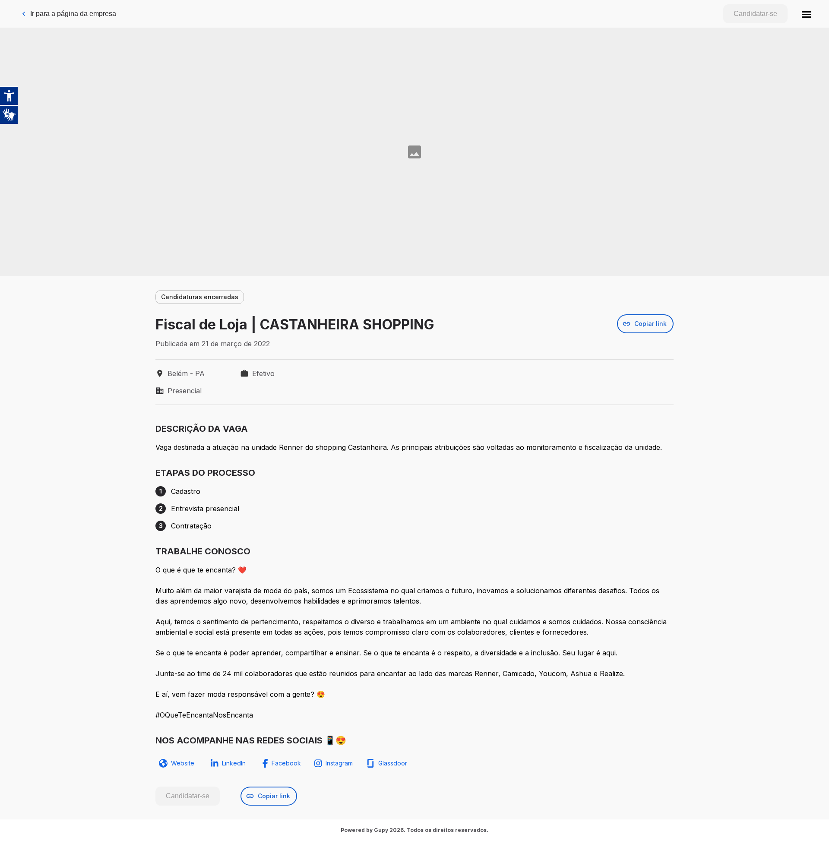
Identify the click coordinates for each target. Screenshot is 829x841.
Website (182, 763)
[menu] (806, 14)
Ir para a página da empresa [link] (73, 13)
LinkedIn (234, 763)
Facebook (286, 763)
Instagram (339, 763)
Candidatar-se (755, 13)
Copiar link (650, 323)
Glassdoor (392, 763)
